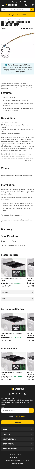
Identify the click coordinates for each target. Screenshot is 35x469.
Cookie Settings (25, 460)
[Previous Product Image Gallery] (1, 45)
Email (3, 407)
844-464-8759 (20, 72)
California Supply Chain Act (13, 460)
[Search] (32, 9)
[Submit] (31, 410)
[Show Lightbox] (17, 45)
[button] (17, 429)
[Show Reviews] (27, 28)
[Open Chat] (26, 5)
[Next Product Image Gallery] (33, 45)
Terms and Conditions (17, 463)
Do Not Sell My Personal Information (17, 457)
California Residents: (13, 245)
